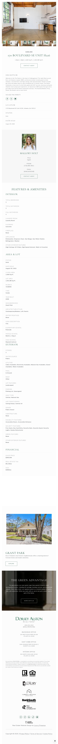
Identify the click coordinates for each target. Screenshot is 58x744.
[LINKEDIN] (29, 717)
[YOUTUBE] (37, 717)
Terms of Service (36, 734)
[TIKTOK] (33, 717)
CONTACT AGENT (29, 176)
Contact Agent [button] (29, 65)
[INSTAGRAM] (20, 717)
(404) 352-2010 (29, 625)
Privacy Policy (24, 734)
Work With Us (29, 601)
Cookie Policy (47, 734)
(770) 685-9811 (29, 165)
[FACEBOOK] (24, 717)
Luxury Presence (40, 725)
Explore (11, 563)
